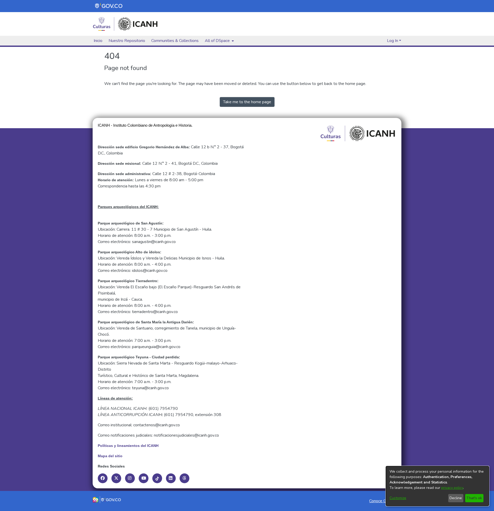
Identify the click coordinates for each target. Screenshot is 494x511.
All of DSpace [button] (217, 41)
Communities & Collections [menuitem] (175, 41)
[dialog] (437, 486)
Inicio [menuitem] (98, 41)
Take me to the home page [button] (247, 102)
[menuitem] (219, 41)
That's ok (474, 498)
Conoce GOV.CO (383, 501)
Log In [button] (393, 41)
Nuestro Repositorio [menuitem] (127, 41)
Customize (398, 498)
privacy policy (452, 487)
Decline (455, 498)
